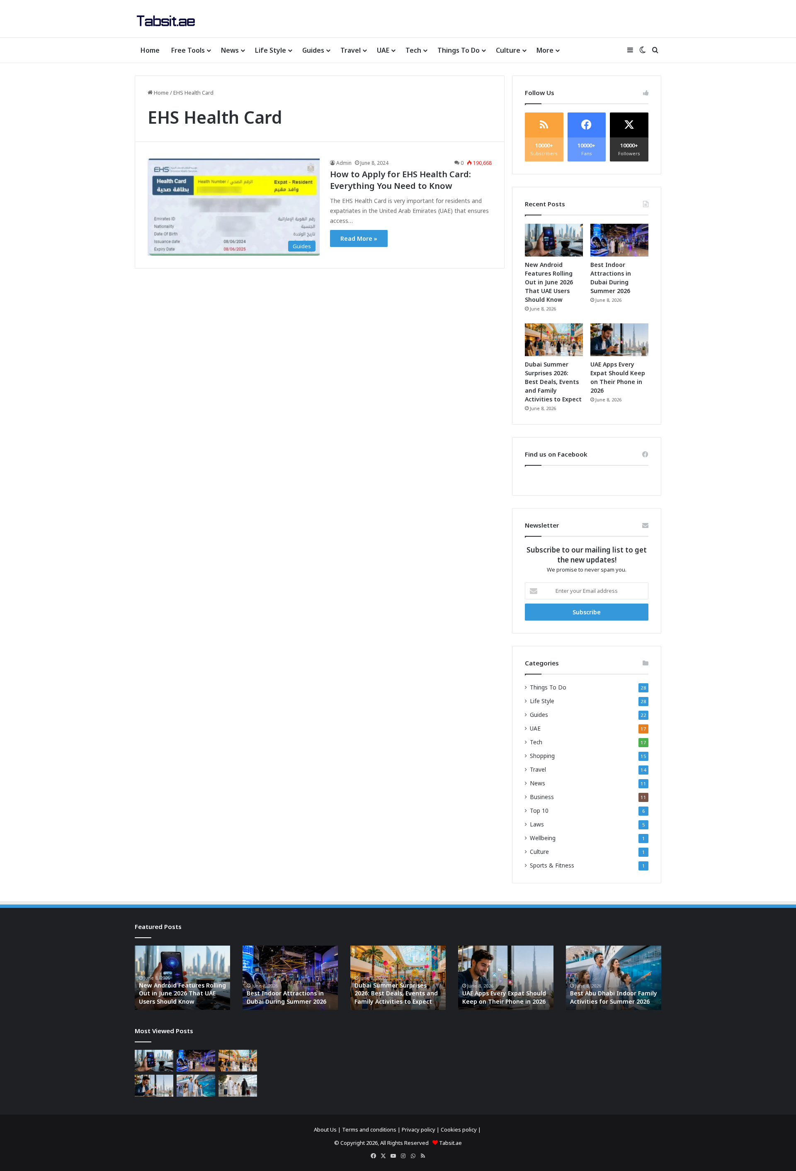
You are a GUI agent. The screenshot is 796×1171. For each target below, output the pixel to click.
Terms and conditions (369, 1129)
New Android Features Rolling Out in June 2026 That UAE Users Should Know (549, 282)
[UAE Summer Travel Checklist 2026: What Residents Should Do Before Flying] (237, 1085)
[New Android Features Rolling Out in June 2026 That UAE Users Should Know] (554, 240)
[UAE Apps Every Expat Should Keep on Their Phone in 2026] (619, 339)
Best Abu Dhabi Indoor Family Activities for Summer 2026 (613, 997)
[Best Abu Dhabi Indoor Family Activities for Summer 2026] (196, 1085)
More (544, 50)
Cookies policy (459, 1129)
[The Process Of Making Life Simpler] (166, 20)
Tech (413, 50)
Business (542, 797)
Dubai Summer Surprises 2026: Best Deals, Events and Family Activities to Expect (553, 381)
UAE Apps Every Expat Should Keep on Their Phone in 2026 (504, 997)
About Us (325, 1129)
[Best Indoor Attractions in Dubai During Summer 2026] (619, 240)
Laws (537, 824)
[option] (182, 978)
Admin (344, 162)
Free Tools (188, 50)
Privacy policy (418, 1129)
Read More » (358, 238)
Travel (350, 50)
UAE (383, 50)
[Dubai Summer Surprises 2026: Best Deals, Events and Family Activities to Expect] (554, 339)
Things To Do (458, 50)
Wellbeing (543, 838)
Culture (508, 50)
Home (150, 50)
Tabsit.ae (450, 1143)
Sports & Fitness (552, 865)
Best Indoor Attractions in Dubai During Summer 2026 (286, 997)
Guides (313, 50)
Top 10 (539, 810)
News (230, 50)
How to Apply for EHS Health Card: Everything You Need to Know (400, 180)
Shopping (542, 756)
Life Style (270, 50)
